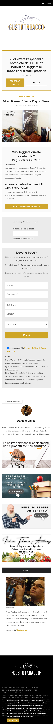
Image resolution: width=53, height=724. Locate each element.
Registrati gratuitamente (26, 206)
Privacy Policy (7, 692)
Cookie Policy (18, 692)
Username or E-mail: (23, 228)
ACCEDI (36, 83)
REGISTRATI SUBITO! (15, 82)
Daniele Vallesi (33, 105)
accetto (13, 720)
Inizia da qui (22, 630)
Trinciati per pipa (26, 96)
